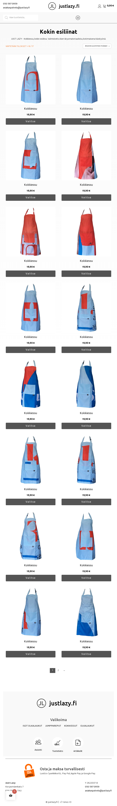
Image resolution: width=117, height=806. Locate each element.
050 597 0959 (10, 4)
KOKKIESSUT (70, 726)
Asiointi (38, 750)
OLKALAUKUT (87, 726)
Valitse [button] (31, 122)
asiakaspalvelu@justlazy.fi (16, 8)
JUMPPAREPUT (53, 726)
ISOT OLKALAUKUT (32, 726)
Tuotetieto (57, 751)
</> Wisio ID (65, 802)
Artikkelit (77, 751)
